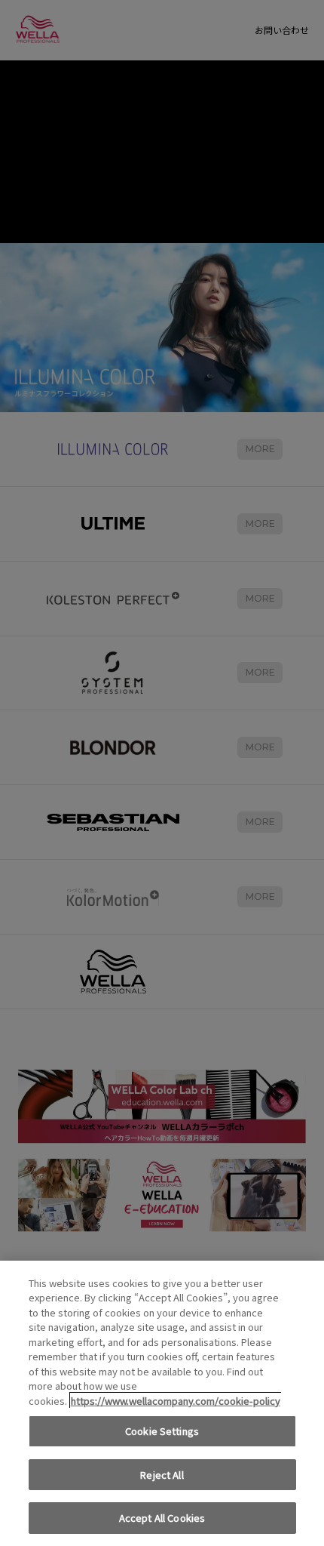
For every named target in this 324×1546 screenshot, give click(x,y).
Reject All (161, 1474)
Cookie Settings (162, 1431)
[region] (162, 1403)
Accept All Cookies (162, 1518)
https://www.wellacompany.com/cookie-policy (175, 1401)
